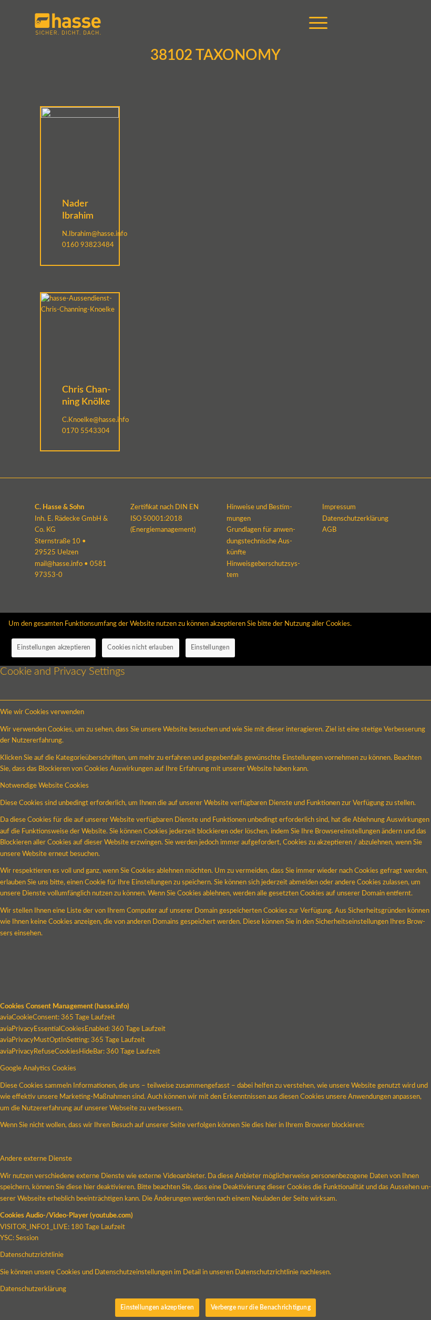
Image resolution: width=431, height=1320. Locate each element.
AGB (329, 530)
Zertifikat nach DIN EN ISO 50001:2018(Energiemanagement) (164, 518)
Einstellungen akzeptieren (53, 647)
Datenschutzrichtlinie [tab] (32, 1255)
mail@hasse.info (59, 564)
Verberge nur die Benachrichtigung (261, 1307)
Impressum (339, 507)
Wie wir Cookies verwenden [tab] (42, 712)
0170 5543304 (86, 431)
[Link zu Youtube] (357, 24)
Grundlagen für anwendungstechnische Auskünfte (261, 541)
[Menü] (313, 23)
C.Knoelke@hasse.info (95, 420)
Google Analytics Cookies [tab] (38, 1068)
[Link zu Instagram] (373, 24)
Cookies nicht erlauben (140, 647)
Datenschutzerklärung (355, 518)
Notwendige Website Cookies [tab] (44, 785)
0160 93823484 (88, 245)
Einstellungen (210, 647)
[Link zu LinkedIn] (388, 24)
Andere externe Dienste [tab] (36, 1159)
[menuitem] (313, 23)
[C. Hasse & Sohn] (68, 23)
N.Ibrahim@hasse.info (94, 234)
